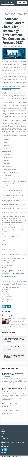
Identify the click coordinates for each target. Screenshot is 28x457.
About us (3, 431)
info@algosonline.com (8, 444)
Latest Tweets (3, 452)
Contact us (3, 433)
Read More (4, 330)
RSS (2, 436)
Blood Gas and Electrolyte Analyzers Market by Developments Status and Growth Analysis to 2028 (14, 356)
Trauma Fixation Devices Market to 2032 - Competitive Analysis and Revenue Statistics (14, 339)
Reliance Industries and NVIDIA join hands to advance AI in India (14, 404)
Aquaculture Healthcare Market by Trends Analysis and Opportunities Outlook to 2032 (14, 347)
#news (22, 46)
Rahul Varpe (14, 46)
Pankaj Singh (7, 376)
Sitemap (3, 435)
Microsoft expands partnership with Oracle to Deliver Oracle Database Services (14, 389)
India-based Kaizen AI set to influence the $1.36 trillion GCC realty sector (14, 374)
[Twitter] (10, 316)
